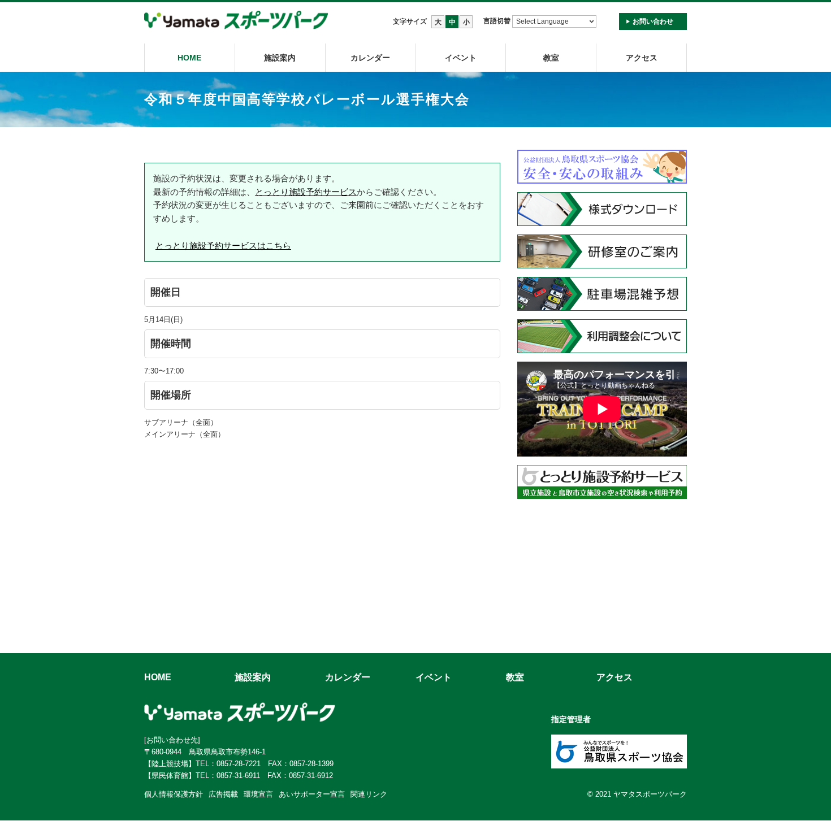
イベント (461, 57)
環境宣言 (258, 794)
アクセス (641, 57)
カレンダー (370, 57)
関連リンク (368, 794)
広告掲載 (223, 794)
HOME (189, 57)
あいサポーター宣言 (312, 794)
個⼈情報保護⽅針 (173, 794)
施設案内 (280, 57)
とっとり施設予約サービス (306, 192)
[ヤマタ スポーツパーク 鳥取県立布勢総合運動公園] (236, 20)
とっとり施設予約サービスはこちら (223, 245)
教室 (515, 677)
